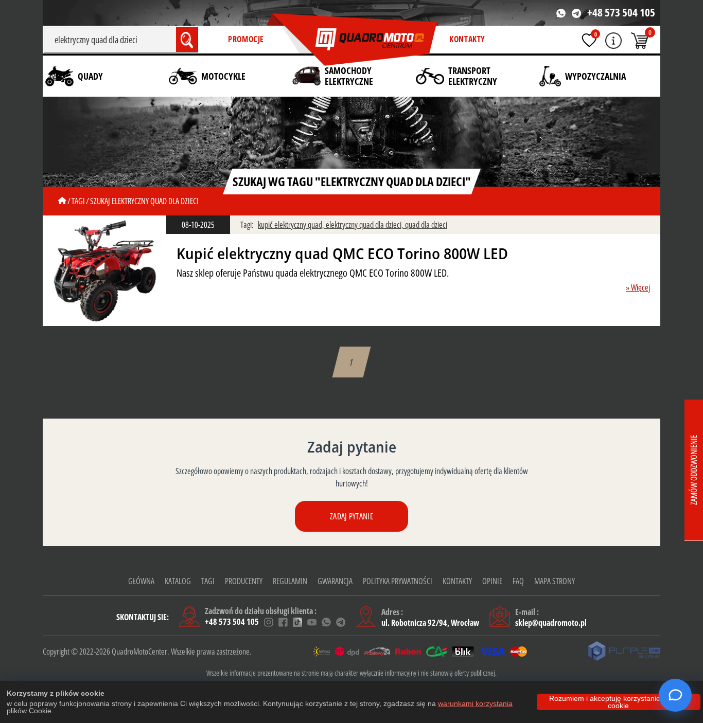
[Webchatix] (675, 695)
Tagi (208, 581)
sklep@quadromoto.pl (551, 623)
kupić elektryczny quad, (292, 225)
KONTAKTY (467, 39)
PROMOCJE (246, 39)
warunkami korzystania (475, 703)
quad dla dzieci (426, 225)
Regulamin (290, 581)
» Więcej (638, 287)
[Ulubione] (589, 40)
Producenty (243, 581)
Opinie (492, 581)
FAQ (518, 581)
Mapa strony (554, 581)
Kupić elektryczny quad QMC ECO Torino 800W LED (342, 253)
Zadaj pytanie (351, 516)
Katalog (178, 581)
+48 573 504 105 (621, 12)
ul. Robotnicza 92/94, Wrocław (430, 623)
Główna (141, 581)
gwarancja (335, 581)
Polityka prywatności (397, 581)
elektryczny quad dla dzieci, (365, 225)
